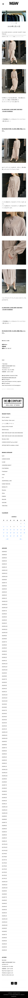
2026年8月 (4, 551)
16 (24, 529)
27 (14, 536)
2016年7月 (4, 897)
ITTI (3, 477)
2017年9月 (4, 853)
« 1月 (7, 539)
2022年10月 (4, 669)
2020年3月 (4, 760)
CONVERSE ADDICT (6, 465)
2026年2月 (4, 564)
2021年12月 (4, 694)
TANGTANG (4, 505)
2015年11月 (4, 922)
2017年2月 (4, 875)
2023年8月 (4, 638)
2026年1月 (4, 567)
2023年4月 (4, 651)
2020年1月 (4, 766)
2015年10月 (4, 925)
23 (24, 532)
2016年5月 (4, 903)
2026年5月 (4, 557)
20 (14, 532)
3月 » (21, 539)
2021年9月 (4, 704)
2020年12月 (4, 732)
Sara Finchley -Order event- (8, 420)
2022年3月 (4, 685)
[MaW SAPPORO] (14, 4)
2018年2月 (4, 838)
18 (7, 532)
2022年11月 (4, 666)
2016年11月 (4, 884)
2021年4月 (4, 719)
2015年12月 (4, 919)
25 (7, 536)
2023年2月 (4, 657)
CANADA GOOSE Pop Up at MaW (9, 442)
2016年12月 (4, 881)
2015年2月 (4, 950)
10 (3, 529)
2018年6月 (4, 825)
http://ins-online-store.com (8, 974)
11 (7, 529)
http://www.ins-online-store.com (9, 377)
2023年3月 (4, 654)
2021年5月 (4, 716)
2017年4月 (4, 869)
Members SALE (5, 439)
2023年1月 (4, 660)
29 (20, 536)
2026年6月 (4, 554)
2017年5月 (4, 866)
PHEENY (4, 496)
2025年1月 (4, 598)
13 (14, 529)
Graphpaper (4, 471)
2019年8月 (4, 782)
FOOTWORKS (5, 468)
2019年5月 (4, 791)
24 (3, 536)
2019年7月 (4, 785)
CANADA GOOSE (6, 459)
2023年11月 (4, 629)
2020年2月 (4, 763)
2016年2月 (4, 912)
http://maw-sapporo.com (7, 970)
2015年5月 (4, 940)
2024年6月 (4, 613)
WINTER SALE (5, 429)
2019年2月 (4, 800)
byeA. (3, 455)
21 (17, 532)
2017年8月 (4, 856)
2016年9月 (4, 890)
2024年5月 (4, 617)
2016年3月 (4, 909)
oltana (3, 493)
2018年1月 (4, 841)
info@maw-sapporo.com (7, 972)
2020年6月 (4, 750)
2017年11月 (4, 847)
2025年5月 (4, 589)
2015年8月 (4, 931)
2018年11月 (4, 810)
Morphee (4, 490)
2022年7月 (4, 679)
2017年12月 (4, 844)
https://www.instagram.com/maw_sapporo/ (11, 381)
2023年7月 (4, 641)
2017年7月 (4, 859)
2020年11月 (4, 735)
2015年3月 (4, 947)
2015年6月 (4, 937)
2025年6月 (4, 585)
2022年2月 (4, 688)
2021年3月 (4, 722)
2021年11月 (4, 697)
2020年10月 (4, 738)
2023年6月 (4, 645)
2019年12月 (4, 769)
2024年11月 (4, 604)
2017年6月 (4, 863)
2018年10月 (4, 813)
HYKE (3, 474)
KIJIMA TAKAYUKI (6, 483)
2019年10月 (4, 775)
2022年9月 (4, 673)
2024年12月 (4, 601)
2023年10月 (4, 632)
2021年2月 (4, 726)
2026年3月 (4, 560)
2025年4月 (4, 592)
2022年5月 (4, 682)
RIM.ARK (4, 499)
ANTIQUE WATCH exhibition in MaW (10, 445)
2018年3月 (4, 834)
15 (20, 529)
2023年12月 (4, 626)
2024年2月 (4, 623)
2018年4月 (4, 831)
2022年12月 (4, 663)
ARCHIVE (4, 548)
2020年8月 (4, 744)
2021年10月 (4, 701)
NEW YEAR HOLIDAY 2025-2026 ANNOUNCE (12, 432)
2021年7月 (4, 710)
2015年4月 (4, 943)
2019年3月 (4, 797)
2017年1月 (4, 878)
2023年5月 (4, 648)
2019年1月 (4, 803)
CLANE (21, 36)
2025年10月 (4, 576)
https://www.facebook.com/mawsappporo (11, 385)
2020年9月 (4, 741)
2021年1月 (4, 729)
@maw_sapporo (5, 417)
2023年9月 (4, 635)
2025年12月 (4, 570)
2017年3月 (4, 872)
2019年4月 (4, 794)
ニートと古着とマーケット (8, 423)
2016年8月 (4, 894)
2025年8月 (4, 579)
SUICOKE (4, 502)
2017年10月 (4, 850)
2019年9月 (4, 778)
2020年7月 (4, 747)
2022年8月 (4, 676)
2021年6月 (4, 713)
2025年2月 (4, 595)
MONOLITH (4, 487)
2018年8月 (4, 819)
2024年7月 (4, 610)
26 (10, 536)
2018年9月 (4, 816)
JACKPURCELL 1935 (7, 480)
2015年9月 (4, 928)
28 (17, 536)
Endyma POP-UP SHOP (7, 426)
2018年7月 (4, 822)
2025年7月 (4, 582)
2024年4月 (4, 620)
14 (17, 529)
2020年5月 (4, 754)
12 (10, 529)
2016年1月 (4, 915)
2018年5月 (4, 828)
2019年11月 (4, 772)
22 (20, 532)
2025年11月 (4, 573)
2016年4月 (4, 906)
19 (10, 532)
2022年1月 (4, 691)
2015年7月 (4, 934)
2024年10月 (4, 607)
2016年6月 (4, 900)
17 (3, 532)
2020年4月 (4, 757)
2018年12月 (4, 806)
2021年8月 (4, 707)
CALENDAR (5, 513)
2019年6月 (4, 788)
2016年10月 (4, 887)
